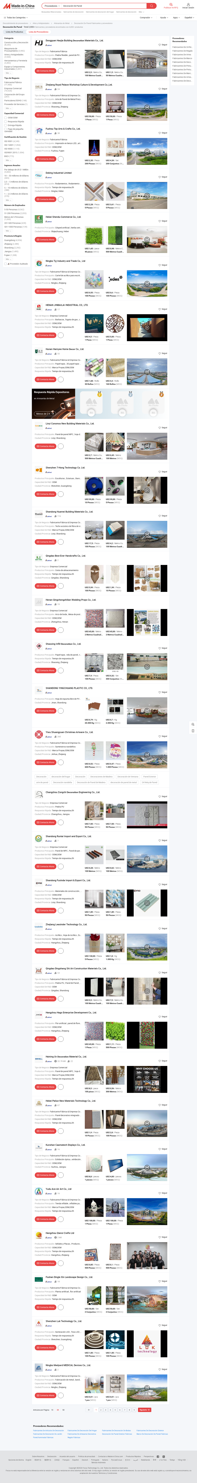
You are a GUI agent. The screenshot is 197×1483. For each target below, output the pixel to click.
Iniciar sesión (188, 7)
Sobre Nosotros (38, 1456)
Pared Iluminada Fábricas (43, 1437)
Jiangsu (11, 251)
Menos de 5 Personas (14, 218)
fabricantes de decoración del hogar (100, 12)
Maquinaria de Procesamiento (14, 49)
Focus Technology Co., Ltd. (93, 1468)
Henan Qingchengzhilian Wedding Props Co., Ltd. (71, 599)
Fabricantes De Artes (181, 54)
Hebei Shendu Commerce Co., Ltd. (63, 216)
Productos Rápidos (133, 1456)
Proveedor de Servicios (16, 104)
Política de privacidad (86, 1456)
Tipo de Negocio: (42, 51)
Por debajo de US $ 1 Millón (16, 170)
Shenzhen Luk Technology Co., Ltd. (64, 1321)
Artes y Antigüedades (13, 55)
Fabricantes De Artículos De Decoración (48, 1430)
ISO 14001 (12, 145)
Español (75, 1460)
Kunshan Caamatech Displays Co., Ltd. (65, 1144)
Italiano (105, 1460)
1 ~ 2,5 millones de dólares (16, 194)
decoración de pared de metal (123, 782)
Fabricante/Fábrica (13, 83)
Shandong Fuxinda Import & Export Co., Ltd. (68, 880)
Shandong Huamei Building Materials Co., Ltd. (69, 511)
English (28, 1460)
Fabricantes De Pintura (182, 65)
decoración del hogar (60, 776)
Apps (175, 17)
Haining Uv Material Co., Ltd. (66, 1056)
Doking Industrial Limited (59, 172)
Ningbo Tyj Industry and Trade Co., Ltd (65, 261)
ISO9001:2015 (14, 152)
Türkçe (172, 1460)
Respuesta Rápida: (43, 62)
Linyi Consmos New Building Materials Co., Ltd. (70, 423)
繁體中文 (47, 1460)
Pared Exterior (149, 776)
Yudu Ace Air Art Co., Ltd (58, 1189)
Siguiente (143, 1410)
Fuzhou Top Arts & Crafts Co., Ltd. (63, 128)
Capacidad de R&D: (43, 58)
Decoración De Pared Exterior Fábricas (117, 1434)
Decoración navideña (62, 782)
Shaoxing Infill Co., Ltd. (63, 643)
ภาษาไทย (163, 1460)
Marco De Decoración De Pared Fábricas (152, 1434)
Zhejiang (11, 244)
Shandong (12, 247)
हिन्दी (154, 1460)
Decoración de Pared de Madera (91, 782)
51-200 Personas (15, 213)
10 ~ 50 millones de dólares (16, 176)
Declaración (52, 1456)
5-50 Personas (14, 209)
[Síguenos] (158, 1456)
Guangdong (13, 240)
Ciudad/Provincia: (43, 106)
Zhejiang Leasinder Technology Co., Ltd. (66, 924)
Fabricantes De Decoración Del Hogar (82, 1430)
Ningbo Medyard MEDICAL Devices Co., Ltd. (68, 1365)
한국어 (127, 1460)
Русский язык (116, 1460)
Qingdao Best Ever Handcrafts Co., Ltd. (66, 555)
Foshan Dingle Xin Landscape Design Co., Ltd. (69, 1277)
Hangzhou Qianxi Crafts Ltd (60, 1233)
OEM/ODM (12, 117)
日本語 (57, 1460)
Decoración (41, 776)
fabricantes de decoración (73, 12)
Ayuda (163, 17)
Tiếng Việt (182, 1460)
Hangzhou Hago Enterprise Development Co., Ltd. (71, 1012)
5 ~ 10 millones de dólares (16, 188)
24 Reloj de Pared (149, 782)
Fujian (10, 255)
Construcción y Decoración (16, 43)
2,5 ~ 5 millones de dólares (16, 182)
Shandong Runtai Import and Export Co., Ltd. (69, 836)
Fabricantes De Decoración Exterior (150, 1430)
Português (95, 1460)
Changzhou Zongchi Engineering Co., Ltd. (73, 792)
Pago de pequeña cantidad (13, 130)
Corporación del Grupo (14, 95)
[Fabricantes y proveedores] (18, 6)
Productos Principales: (45, 55)
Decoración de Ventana (128, 776)
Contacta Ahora (47, 70)
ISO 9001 (11, 141)
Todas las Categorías (16, 17)
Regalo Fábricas (74, 1437)
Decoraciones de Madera (101, 776)
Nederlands (145, 1460)
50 (63, 1410)
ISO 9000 (11, 148)
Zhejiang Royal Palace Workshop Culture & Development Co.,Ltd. (79, 84)
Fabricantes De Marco (182, 58)
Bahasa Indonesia (99, 1462)
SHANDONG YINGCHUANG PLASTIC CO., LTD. (69, 688)
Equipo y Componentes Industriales (14, 67)
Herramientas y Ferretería (15, 61)
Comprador (145, 17)
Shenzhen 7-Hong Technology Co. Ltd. (65, 467)
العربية (135, 1460)
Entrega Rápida (14, 125)
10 (52, 1410)
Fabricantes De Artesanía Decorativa (82, 1434)
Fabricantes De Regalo (182, 50)
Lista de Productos (14, 32)
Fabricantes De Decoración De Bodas (116, 1430)
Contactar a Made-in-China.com (110, 1456)
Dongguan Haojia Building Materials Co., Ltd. (75, 40)
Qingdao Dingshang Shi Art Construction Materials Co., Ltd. (76, 968)
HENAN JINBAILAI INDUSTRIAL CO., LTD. (67, 305)
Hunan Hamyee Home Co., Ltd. (65, 349)
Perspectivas (149, 1456)
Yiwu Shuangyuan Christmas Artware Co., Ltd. (69, 732)
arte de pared (42, 782)
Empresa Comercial (13, 89)
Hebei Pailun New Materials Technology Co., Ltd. (71, 1100)
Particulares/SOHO (15, 100)
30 (58, 1410)
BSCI (9, 156)
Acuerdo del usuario (67, 1456)
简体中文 (37, 1460)
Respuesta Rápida (15, 121)
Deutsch (85, 1460)
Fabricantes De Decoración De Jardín (47, 1434)
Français (66, 1460)
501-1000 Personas (15, 226)
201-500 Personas (15, 223)
